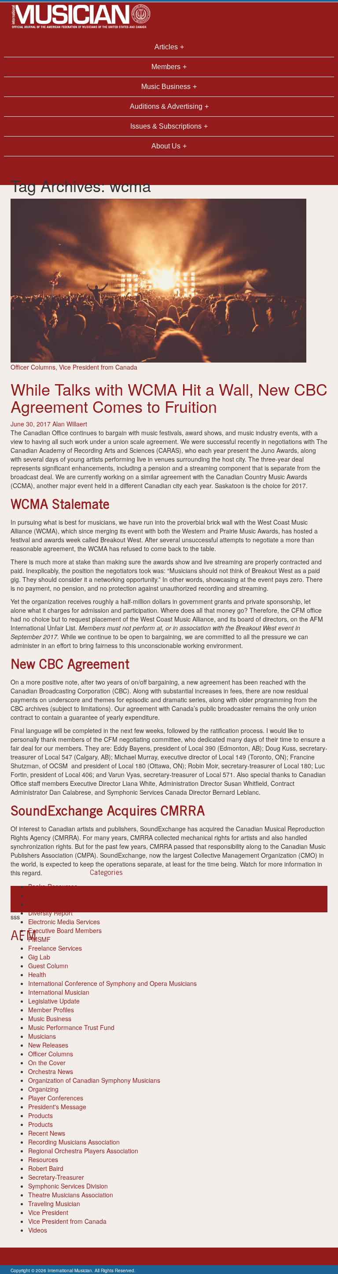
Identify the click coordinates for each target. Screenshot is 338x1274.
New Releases (48, 1045)
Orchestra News (50, 1071)
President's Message (57, 1106)
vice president (188, 899)
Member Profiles (51, 1009)
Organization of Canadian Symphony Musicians (94, 1080)
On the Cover (47, 1062)
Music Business (49, 1018)
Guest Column (48, 965)
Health (37, 974)
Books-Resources (52, 886)
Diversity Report (50, 912)
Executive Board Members (65, 930)
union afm (155, 899)
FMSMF (39, 939)
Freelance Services (55, 948)
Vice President (48, 1212)
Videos (37, 1230)
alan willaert (115, 899)
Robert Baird (45, 1168)
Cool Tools (43, 895)
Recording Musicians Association (74, 1141)
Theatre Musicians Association (70, 1194)
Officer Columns (33, 367)
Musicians (42, 1036)
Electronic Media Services (64, 921)
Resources (43, 1159)
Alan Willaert (69, 423)
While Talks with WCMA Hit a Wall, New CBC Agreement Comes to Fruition (169, 398)
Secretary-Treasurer (56, 1177)
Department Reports (56, 904)
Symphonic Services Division (68, 1185)
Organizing (43, 1089)
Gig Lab (39, 956)
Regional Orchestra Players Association (83, 1150)
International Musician (58, 992)
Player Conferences (55, 1097)
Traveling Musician (54, 1203)
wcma (216, 899)
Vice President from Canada (98, 367)
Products (40, 1115)
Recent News (46, 1133)
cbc (136, 899)
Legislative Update (54, 1000)
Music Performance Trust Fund (71, 1027)
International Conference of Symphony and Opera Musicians (112, 983)
